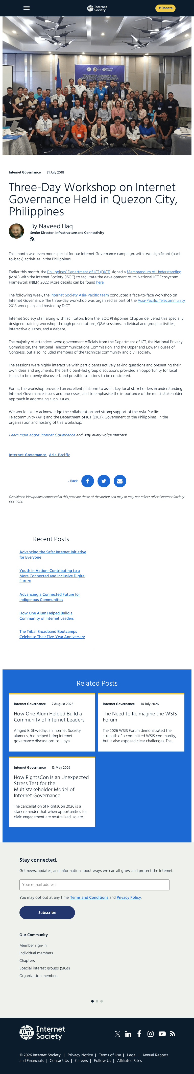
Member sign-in (32, 945)
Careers (81, 1061)
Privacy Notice (80, 1055)
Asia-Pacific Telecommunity (161, 300)
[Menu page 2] (97, 1001)
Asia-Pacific (59, 455)
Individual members (36, 953)
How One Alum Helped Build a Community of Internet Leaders (46, 616)
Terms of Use (110, 1055)
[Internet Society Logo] (42, 1032)
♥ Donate (166, 8)
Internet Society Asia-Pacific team (80, 295)
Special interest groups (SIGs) (44, 968)
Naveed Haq (56, 226)
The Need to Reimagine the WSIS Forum (140, 717)
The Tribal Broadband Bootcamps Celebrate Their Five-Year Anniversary (52, 634)
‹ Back (73, 481)
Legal (131, 1055)
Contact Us (59, 1061)
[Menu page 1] (92, 1001)
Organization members (38, 976)
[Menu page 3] (101, 1001)
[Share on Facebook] (87, 481)
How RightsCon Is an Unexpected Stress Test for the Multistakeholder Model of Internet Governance (51, 786)
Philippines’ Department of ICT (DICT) (78, 272)
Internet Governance (27, 455)
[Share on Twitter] (104, 481)
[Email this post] (120, 481)
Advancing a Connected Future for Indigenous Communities (49, 597)
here (100, 282)
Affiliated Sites (129, 1061)
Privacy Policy (129, 897)
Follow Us (102, 1061)
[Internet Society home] (97, 8)
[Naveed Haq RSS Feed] (32, 238)
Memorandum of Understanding (154, 272)
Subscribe (47, 913)
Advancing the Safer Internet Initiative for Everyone (52, 555)
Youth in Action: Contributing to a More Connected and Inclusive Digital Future (52, 576)
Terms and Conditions (89, 897)
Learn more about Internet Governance (42, 435)
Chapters (27, 961)
